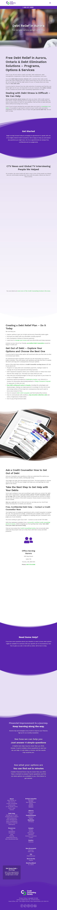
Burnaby (31, 801)
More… (38, 899)
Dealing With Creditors (11, 816)
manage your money (21, 340)
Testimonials (11, 805)
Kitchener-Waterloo (31, 836)
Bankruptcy (12, 824)
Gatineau (30, 842)
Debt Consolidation (11, 821)
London (31, 837)
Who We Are (11, 802)
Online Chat (28, 658)
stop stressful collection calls (38, 395)
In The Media (9, 806)
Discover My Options (28, 783)
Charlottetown (31, 856)
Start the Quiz (28, 757)
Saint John (31, 851)
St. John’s (31, 864)
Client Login (11, 808)
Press (16, 806)
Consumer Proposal (11, 823)
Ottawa (31, 830)
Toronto (31, 831)
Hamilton (31, 834)
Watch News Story (22, 212)
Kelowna (31, 807)
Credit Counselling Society (27, 528)
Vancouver (31, 800)
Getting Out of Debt (12, 815)
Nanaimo (31, 806)
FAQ (12, 829)
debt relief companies (23, 393)
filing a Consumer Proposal (42, 381)
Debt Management (11, 819)
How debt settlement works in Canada (19, 385)
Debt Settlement (12, 818)
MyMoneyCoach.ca (11, 837)
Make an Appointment (28, 147)
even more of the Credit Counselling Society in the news (33, 291)
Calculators (11, 831)
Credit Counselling (11, 803)
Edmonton (31, 812)
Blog (11, 834)
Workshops (12, 833)
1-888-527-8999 (28, 7)
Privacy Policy (23, 898)
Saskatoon (31, 817)
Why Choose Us (11, 800)
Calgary (31, 813)
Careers (12, 809)
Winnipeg (31, 821)
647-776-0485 (30, 564)
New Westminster (31, 802)
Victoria (31, 804)
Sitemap (11, 836)
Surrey (31, 803)
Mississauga (31, 833)
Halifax (31, 860)
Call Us (28, 664)
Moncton (30, 850)
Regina (31, 818)
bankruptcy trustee (31, 379)
